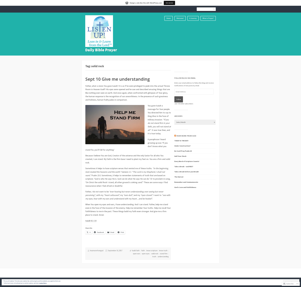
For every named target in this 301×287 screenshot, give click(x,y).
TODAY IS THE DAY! (181, 141)
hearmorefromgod (96, 250)
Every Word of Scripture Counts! (186, 161)
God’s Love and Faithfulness (185, 187)
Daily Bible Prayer (101, 49)
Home (168, 18)
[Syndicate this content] (175, 136)
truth (154, 256)
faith (143, 250)
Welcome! (180, 18)
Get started (169, 3)
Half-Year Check (180, 156)
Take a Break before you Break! (186, 172)
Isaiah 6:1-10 (90, 220)
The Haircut (178, 177)
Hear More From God (186, 136)
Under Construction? (182, 146)
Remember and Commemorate (186, 182)
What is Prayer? (208, 18)
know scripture (152, 250)
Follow (178, 99)
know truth (163, 250)
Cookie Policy (43, 283)
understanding (163, 256)
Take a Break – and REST (183, 166)
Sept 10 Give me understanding (117, 79)
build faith (136, 250)
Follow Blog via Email (185, 78)
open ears (136, 253)
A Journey (193, 18)
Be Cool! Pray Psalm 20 (183, 151)
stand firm (163, 253)
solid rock (154, 253)
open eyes (146, 253)
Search (214, 9)
